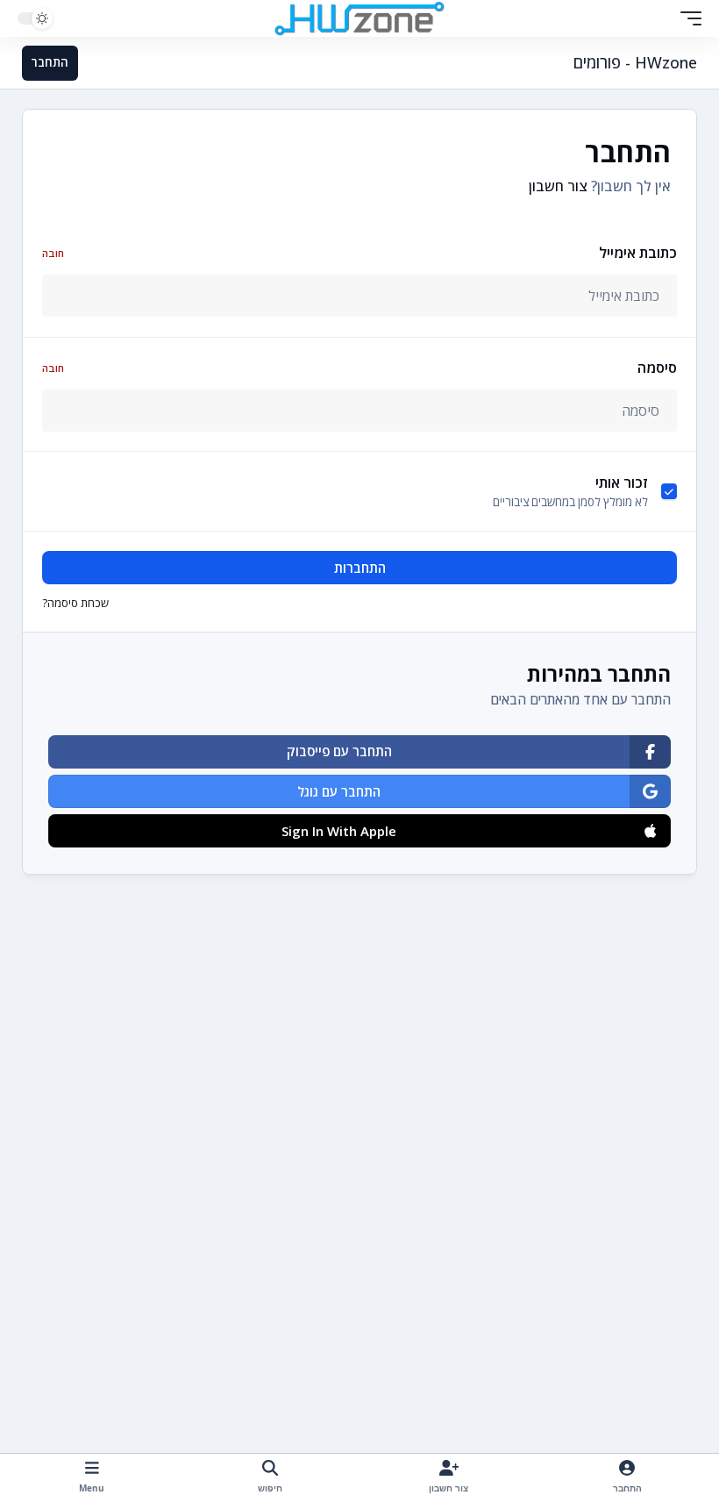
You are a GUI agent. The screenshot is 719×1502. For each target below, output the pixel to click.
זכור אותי (621, 482)
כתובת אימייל (359, 252)
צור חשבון (558, 186)
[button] (686, 18)
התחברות (360, 567)
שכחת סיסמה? (75, 603)
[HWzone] (359, 18)
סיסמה (359, 367)
